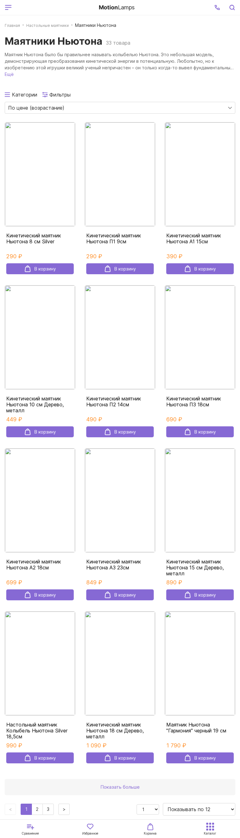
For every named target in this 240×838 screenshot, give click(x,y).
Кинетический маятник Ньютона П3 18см (193, 402)
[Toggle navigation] (54, 7)
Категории (24, 95)
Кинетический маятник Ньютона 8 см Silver (33, 239)
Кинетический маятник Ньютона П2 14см (113, 402)
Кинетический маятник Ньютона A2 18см (33, 565)
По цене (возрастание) (36, 108)
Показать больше (120, 787)
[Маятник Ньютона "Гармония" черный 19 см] (200, 663)
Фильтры (60, 95)
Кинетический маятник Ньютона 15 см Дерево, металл (195, 568)
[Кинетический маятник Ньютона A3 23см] (120, 500)
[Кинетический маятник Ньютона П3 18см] (200, 337)
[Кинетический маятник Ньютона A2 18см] (40, 500)
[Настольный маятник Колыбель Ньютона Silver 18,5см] (40, 663)
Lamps (117, 7)
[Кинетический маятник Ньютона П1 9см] (120, 174)
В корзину (45, 268)
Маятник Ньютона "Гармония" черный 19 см (196, 728)
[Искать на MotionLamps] (232, 7)
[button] (217, 7)
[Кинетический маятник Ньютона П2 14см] (120, 337)
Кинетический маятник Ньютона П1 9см (113, 239)
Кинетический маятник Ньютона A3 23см (113, 565)
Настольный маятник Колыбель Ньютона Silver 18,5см (37, 731)
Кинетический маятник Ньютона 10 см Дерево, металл (35, 405)
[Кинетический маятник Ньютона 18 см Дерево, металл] (120, 663)
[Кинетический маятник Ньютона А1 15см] (200, 174)
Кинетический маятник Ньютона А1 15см (193, 239)
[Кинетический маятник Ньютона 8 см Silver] (40, 174)
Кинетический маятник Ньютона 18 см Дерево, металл (115, 731)
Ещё (9, 74)
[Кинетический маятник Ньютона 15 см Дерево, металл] (200, 500)
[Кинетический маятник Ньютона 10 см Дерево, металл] (40, 337)
